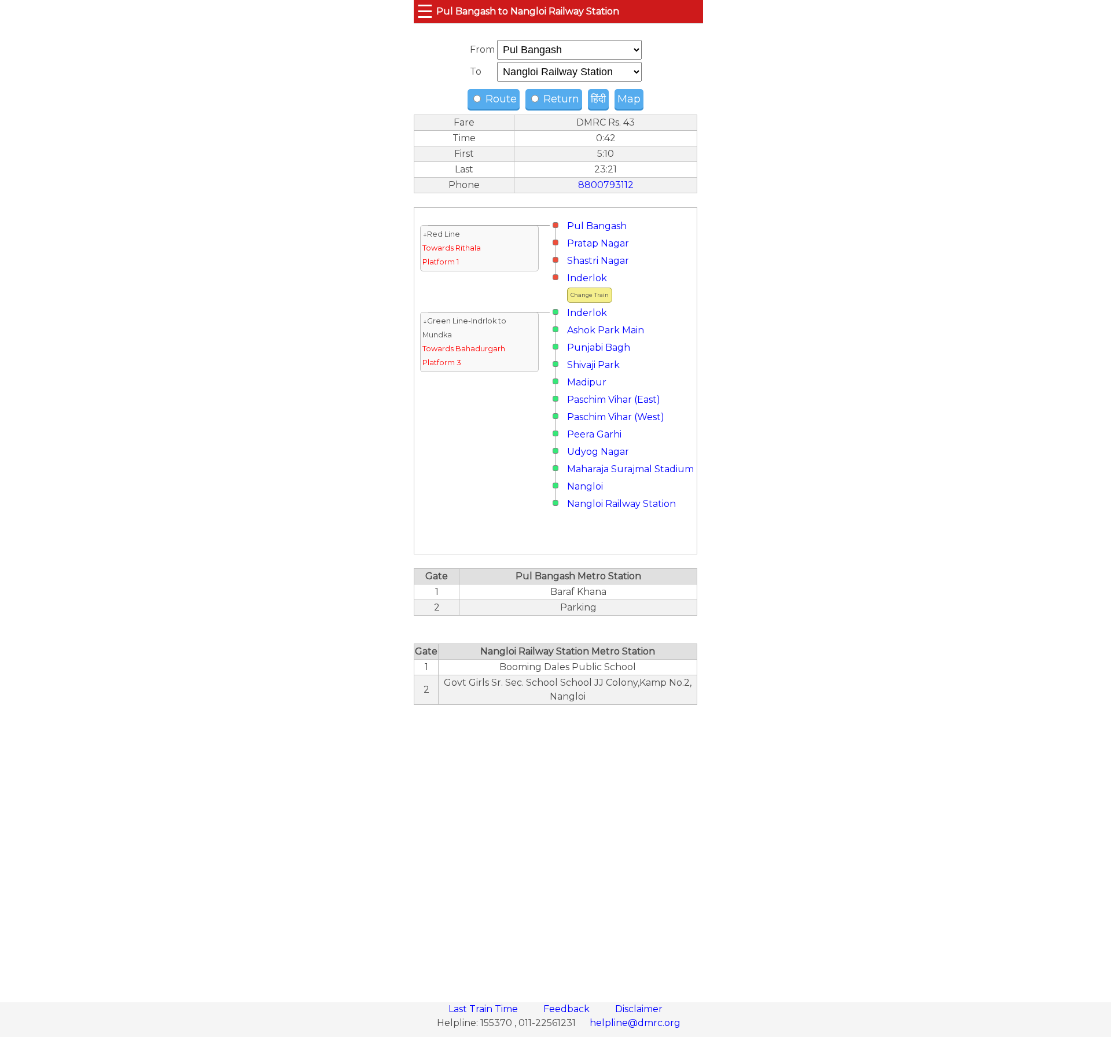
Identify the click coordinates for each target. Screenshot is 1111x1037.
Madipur (586, 382)
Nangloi (585, 486)
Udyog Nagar (598, 451)
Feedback (567, 1008)
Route (500, 99)
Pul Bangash (597, 225)
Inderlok (587, 278)
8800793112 (606, 184)
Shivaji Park (593, 364)
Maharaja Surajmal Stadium (630, 469)
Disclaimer (639, 1008)
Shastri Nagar (598, 260)
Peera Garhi (594, 434)
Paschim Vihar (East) (613, 399)
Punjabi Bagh (598, 347)
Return (559, 99)
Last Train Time (484, 1008)
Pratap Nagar (598, 243)
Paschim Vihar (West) (615, 416)
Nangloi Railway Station (621, 503)
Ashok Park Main (605, 330)
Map (629, 99)
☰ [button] (425, 11)
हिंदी (598, 99)
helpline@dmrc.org (635, 1022)
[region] (555, 847)
